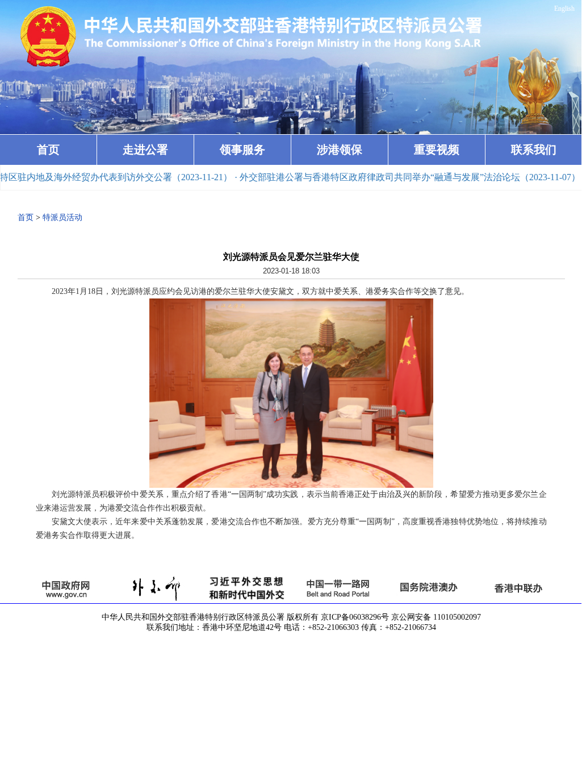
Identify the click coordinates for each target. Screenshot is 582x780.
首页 (48, 149)
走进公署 (145, 149)
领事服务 (242, 149)
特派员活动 (62, 217)
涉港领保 (339, 149)
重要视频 (436, 149)
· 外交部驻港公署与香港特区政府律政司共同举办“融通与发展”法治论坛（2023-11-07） (387, 177)
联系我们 (533, 149)
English (564, 9)
